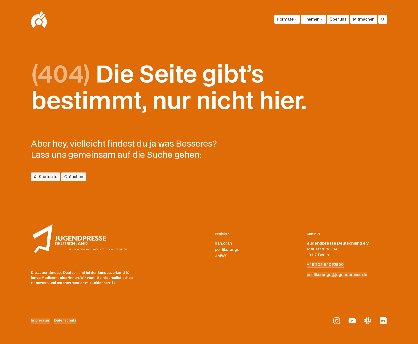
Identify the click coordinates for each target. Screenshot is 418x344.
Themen (312, 19)
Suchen (76, 177)
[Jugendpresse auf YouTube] (352, 321)
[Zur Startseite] (39, 19)
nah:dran (223, 243)
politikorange (227, 250)
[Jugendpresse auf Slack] (368, 321)
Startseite (48, 177)
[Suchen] (382, 19)
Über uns (338, 19)
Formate (285, 19)
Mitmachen (363, 19)
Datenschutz (65, 320)
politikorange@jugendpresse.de (337, 275)
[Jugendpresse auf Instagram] (337, 321)
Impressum (40, 320)
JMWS (221, 256)
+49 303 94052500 (325, 265)
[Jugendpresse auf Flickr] (383, 321)
